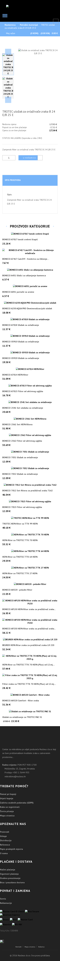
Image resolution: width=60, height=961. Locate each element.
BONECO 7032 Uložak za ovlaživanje (20, 474)
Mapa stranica (7, 815)
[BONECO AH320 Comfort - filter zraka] (30, 694)
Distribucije (6, 840)
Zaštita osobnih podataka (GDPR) (17, 802)
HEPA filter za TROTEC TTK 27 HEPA (19, 573)
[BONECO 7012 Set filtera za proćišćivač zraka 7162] (30, 485)
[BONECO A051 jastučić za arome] (30, 286)
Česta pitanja (7, 811)
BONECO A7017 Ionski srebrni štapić (20, 239)
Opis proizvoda (13, 180)
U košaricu (29, 158)
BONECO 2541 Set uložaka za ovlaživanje (22, 408)
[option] (8, 64)
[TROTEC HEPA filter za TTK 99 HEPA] (30, 518)
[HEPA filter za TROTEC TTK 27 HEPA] (30, 567)
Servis (3, 898)
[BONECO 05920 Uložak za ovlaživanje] (30, 352)
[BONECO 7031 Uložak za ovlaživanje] (30, 451)
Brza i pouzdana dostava (12, 882)
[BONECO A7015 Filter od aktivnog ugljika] (30, 385)
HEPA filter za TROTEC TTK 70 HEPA (20, 540)
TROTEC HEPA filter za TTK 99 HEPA (20, 524)
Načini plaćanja (7, 869)
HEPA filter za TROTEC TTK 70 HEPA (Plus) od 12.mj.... (28, 665)
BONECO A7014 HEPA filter (15, 375)
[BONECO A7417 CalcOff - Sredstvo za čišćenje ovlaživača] (30, 252)
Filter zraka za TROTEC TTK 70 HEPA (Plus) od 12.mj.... (29, 684)
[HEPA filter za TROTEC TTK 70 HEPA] (30, 534)
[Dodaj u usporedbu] (40, 157)
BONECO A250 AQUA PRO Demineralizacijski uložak (27, 308)
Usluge (3, 836)
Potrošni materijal (29, 24)
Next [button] (8, 100)
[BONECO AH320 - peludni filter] (30, 584)
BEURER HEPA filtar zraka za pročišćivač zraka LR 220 (28, 645)
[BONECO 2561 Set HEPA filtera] (30, 418)
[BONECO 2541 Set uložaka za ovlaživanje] (30, 402)
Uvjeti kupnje (6, 798)
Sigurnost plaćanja (9, 873)
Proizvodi (4, 831)
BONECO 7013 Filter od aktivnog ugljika (22, 507)
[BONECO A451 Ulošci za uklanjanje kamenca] (30, 269)
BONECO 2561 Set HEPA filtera (17, 424)
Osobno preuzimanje (10, 878)
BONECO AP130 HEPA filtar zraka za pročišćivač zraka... (29, 609)
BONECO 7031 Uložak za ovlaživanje (20, 457)
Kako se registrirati (10, 807)
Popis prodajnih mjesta (11, 849)
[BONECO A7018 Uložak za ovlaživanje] (30, 319)
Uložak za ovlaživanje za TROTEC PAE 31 (22, 717)
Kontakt (19, 947)
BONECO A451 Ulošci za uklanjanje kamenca (24, 275)
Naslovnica (10, 24)
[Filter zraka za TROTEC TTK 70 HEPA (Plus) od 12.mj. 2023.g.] (30, 677)
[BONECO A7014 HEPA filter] (30, 369)
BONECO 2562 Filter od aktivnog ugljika (22, 441)
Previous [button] (8, 52)
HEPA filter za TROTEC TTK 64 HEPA (20, 557)
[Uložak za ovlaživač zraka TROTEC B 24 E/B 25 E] (8, 64)
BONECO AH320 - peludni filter (17, 590)
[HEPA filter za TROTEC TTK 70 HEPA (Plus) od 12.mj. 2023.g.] (30, 657)
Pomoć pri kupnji (8, 794)
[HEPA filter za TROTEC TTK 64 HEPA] (30, 551)
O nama (4, 853)
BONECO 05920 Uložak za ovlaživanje (20, 358)
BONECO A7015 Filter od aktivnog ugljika (22, 391)
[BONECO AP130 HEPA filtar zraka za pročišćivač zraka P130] (30, 602)
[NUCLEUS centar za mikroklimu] (21, 6)
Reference (5, 844)
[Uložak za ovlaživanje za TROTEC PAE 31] (30, 711)
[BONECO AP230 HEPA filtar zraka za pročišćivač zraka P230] (30, 621)
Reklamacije (6, 903)
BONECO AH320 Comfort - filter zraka (20, 700)
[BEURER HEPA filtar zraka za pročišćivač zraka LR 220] (30, 639)
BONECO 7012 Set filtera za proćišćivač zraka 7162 (27, 490)
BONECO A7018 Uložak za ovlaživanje (20, 325)
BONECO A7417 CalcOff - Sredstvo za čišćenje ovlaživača (24, 259)
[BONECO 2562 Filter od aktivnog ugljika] (30, 435)
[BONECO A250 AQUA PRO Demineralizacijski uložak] (30, 302)
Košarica (41, 947)
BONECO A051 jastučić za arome (18, 292)
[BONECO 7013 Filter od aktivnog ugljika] (30, 501)
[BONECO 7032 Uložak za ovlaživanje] (30, 468)
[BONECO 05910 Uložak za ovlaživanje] (30, 336)
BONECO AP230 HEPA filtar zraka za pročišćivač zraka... (29, 629)
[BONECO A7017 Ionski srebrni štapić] (30, 233)
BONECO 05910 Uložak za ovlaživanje (20, 342)
